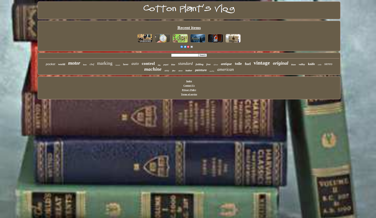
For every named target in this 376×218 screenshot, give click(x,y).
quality (212, 71)
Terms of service (189, 94)
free (208, 64)
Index (189, 81)
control (148, 63)
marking (105, 63)
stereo (328, 64)
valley (302, 64)
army (166, 70)
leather (189, 70)
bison (293, 65)
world (61, 64)
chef (92, 64)
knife (311, 64)
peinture (201, 70)
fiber (174, 71)
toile (238, 63)
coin (319, 65)
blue (173, 64)
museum (117, 65)
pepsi (165, 64)
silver (216, 65)
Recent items (189, 27)
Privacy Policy (189, 90)
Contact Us (189, 85)
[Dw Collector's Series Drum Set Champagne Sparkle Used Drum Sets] (144, 43)
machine (153, 69)
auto (135, 63)
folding (199, 64)
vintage (262, 63)
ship (159, 65)
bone (85, 65)
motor (74, 63)
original (280, 63)
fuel (248, 64)
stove (180, 71)
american (225, 69)
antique (226, 64)
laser (126, 64)
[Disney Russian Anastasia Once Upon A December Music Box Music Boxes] (197, 43)
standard (185, 63)
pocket (50, 64)
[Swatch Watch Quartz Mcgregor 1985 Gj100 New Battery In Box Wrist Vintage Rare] (162, 43)
